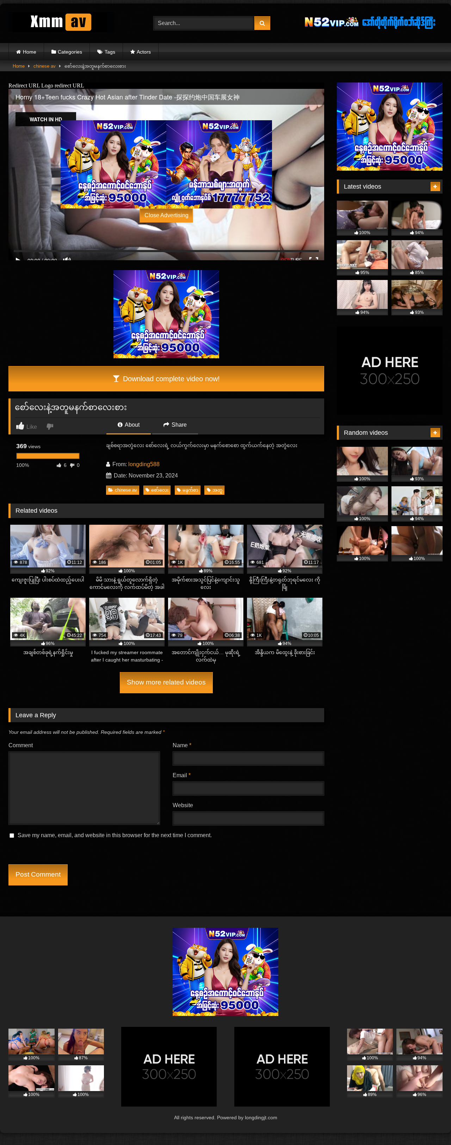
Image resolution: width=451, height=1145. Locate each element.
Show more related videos (166, 682)
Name (182, 745)
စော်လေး (159, 490)
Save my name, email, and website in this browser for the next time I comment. (115, 835)
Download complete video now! (170, 379)
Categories (70, 52)
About (132, 425)
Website (183, 805)
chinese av (44, 66)
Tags (110, 52)
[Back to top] (429, 1124)
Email (182, 775)
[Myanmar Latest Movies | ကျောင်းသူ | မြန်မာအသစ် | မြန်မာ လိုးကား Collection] (61, 23)
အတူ (217, 490)
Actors (144, 52)
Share (178, 425)
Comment (20, 745)
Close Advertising (166, 215)
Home (29, 52)
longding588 (144, 464)
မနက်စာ (190, 490)
